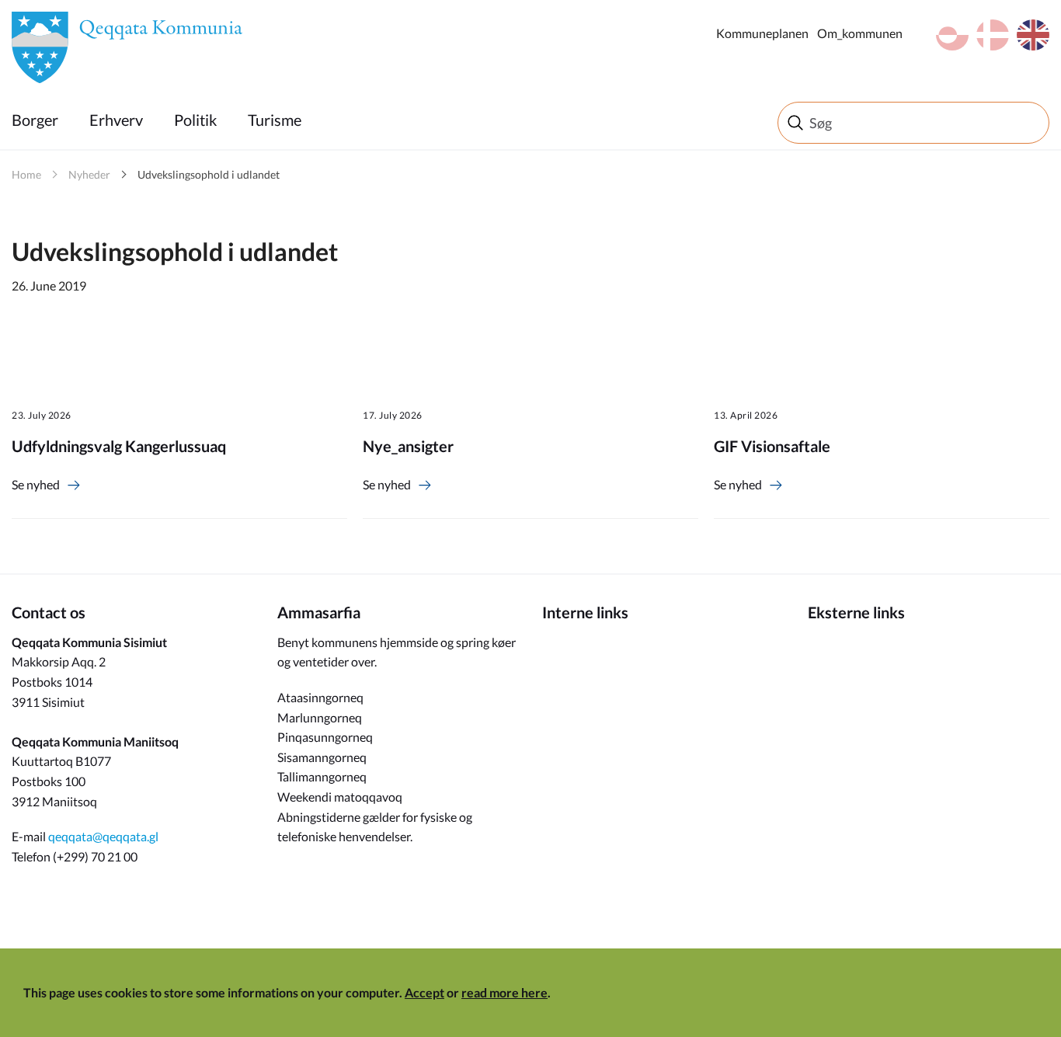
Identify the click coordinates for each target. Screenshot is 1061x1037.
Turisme (274, 119)
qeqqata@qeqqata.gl (103, 836)
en (1033, 34)
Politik (195, 119)
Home (26, 174)
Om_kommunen (860, 33)
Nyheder (89, 174)
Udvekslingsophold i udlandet (208, 174)
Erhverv (116, 119)
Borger (35, 119)
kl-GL (952, 34)
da (992, 34)
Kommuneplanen (762, 33)
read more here (504, 992)
